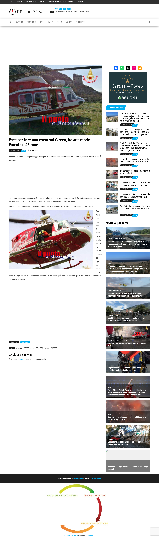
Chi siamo (19, 2)
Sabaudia (25, 342)
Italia (59, 22)
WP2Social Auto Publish (71, 536)
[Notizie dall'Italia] (10, 22)
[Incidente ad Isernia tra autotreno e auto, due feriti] (112, 174)
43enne (19, 348)
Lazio (50, 22)
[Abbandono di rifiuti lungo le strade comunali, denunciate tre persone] (112, 186)
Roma (42, 22)
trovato (54, 348)
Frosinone (31, 22)
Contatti (42, 2)
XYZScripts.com (90, 536)
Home (12, 2)
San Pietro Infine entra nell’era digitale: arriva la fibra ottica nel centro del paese (135, 208)
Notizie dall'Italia (63, 8)
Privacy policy (31, 2)
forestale (39, 348)
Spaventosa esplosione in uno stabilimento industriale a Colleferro (134, 160)
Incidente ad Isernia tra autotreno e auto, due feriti (135, 172)
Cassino (19, 22)
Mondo (69, 22)
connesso (22, 359)
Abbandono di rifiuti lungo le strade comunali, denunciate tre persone (135, 183)
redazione (34, 150)
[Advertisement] (79, 44)
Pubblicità (79, 2)
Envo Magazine (95, 478)
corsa (32, 348)
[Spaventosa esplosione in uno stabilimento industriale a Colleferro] (112, 162)
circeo (26, 348)
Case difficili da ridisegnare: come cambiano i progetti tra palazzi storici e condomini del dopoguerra (134, 132)
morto (47, 348)
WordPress (78, 478)
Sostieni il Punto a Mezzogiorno (60, 2)
